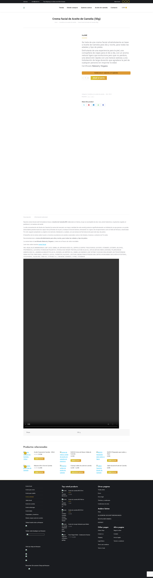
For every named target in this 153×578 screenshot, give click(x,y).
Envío (99, 493)
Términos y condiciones (104, 500)
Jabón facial (29, 500)
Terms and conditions (103, 544)
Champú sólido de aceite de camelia (81, 465)
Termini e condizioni (119, 541)
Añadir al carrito (99, 78)
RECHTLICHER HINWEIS (104, 519)
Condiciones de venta (103, 504)
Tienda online (101, 489)
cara (89, 96)
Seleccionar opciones (77, 472)
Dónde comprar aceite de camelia (34, 518)
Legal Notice (101, 541)
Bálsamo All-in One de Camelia (43, 465)
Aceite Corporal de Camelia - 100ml (44, 452)
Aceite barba (29, 511)
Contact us (101, 534)
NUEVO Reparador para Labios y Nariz (116, 453)
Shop (99, 512)
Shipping (100, 537)
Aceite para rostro (30, 489)
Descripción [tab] (27, 217)
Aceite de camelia (30, 504)
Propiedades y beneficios (32, 514)
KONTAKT (100, 522)
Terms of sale (101, 548)
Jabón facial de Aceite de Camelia (117, 465)
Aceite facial (29, 486)
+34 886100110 (35, 1)
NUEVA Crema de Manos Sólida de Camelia (81, 453)
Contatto (116, 534)
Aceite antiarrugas (30, 507)
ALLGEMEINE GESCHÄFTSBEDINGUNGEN (109, 515)
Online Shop (101, 530)
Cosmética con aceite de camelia (95, 94)
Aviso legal (101, 496)
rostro (92, 96)
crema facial (42, 244)
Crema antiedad (30, 496)
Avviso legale (117, 537)
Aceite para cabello (30, 493)
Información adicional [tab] (41, 217)
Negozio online (117, 530)
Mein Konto (117, 1)
